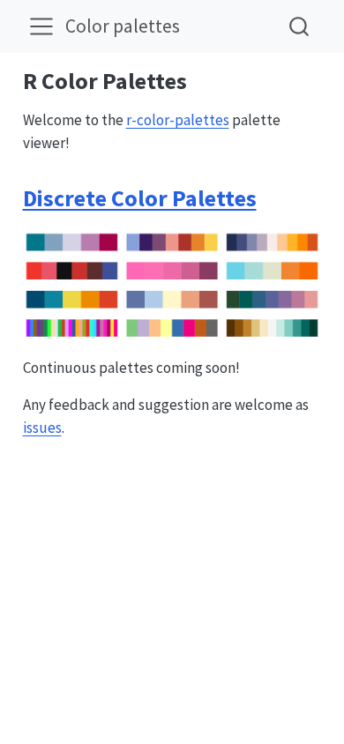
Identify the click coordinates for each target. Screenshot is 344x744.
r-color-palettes (177, 120)
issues (42, 427)
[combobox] (300, 26)
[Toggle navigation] (41, 26)
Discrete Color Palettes (140, 197)
